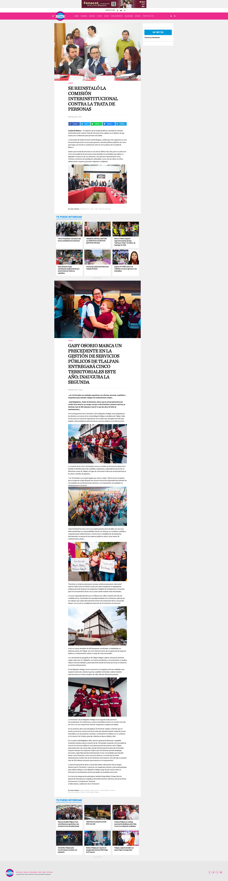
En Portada (50, 872)
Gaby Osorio (94, 790)
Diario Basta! (19, 872)
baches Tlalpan (84, 790)
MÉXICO (92, 16)
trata (96, 209)
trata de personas (105, 209)
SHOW (106, 16)
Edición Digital (33, 872)
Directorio (26, 872)
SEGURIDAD (129, 16)
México (44, 872)
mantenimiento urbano (107, 790)
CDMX (76, 16)
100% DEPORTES (116, 16)
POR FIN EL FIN (148, 16)
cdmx (92, 209)
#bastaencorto (84, 209)
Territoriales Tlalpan (92, 792)
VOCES (99, 16)
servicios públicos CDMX (76, 792)
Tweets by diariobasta (152, 37)
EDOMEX (84, 16)
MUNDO (138, 16)
